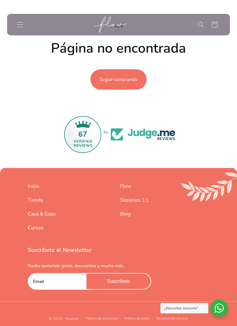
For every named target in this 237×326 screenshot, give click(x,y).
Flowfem (71, 318)
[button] (20, 24)
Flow (125, 186)
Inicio (33, 186)
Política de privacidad (101, 318)
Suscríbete (118, 281)
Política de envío (137, 318)
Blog (125, 214)
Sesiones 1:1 (134, 200)
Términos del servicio (172, 318)
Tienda (35, 200)
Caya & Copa (42, 214)
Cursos (36, 227)
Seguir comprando (118, 79)
